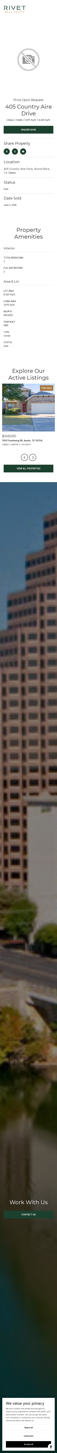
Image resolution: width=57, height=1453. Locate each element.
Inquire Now (28, 129)
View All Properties (28, 468)
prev (24, 457)
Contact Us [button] (28, 1214)
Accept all (28, 1444)
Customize (28, 1436)
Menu (51, 9)
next (32, 457)
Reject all (28, 1427)
